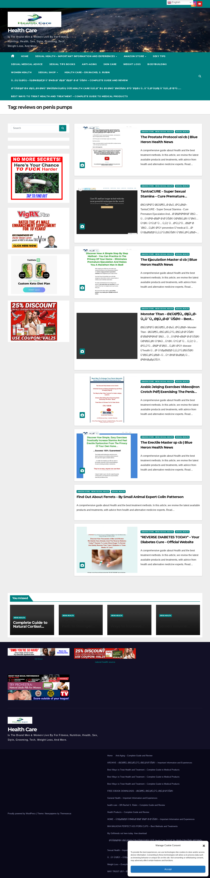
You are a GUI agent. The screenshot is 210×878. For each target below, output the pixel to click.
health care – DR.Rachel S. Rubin (87, 72)
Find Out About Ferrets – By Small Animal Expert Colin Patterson (130, 497)
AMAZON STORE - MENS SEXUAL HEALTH (157, 131)
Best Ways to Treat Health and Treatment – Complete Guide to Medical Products (69, 96)
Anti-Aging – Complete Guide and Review (134, 755)
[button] (203, 845)
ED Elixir (39, 659)
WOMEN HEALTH (21, 72)
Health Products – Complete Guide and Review (128, 812)
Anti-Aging (89, 64)
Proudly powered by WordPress (22, 813)
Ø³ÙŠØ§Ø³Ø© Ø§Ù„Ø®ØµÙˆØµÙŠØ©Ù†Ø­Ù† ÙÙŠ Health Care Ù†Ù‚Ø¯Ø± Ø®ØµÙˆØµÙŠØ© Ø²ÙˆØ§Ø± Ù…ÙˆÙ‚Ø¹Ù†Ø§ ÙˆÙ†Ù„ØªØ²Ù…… (96, 88)
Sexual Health (182, 131)
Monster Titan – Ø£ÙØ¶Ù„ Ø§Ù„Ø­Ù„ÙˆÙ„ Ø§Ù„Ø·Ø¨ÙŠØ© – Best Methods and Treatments (169, 319)
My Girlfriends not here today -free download (127, 833)
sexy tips (159, 56)
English (175, 2)
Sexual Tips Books (62, 64)
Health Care (22, 30)
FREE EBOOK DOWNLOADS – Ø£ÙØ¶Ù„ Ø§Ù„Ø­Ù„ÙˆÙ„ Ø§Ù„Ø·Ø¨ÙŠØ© (140, 791)
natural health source (105, 662)
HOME (24, 56)
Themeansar (65, 813)
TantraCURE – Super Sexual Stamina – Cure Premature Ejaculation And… (163, 196)
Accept (168, 869)
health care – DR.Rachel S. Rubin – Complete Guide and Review (136, 805)
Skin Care (110, 64)
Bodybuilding (157, 64)
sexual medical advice (27, 64)
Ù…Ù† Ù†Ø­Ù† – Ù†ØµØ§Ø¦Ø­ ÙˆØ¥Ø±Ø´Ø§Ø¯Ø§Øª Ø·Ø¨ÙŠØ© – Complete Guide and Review (69, 80)
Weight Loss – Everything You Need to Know (127, 864)
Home (110, 755)
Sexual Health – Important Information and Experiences (75, 56)
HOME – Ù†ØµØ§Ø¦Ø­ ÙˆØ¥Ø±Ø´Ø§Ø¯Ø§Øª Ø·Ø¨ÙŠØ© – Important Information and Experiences (151, 819)
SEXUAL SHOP (47, 72)
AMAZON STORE (134, 56)
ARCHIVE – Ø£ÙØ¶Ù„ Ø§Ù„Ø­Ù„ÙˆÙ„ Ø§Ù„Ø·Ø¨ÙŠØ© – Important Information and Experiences (149, 763)
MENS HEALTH (19, 617)
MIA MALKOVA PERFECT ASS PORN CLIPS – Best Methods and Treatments (142, 826)
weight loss (132, 64)
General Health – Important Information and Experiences (132, 798)
